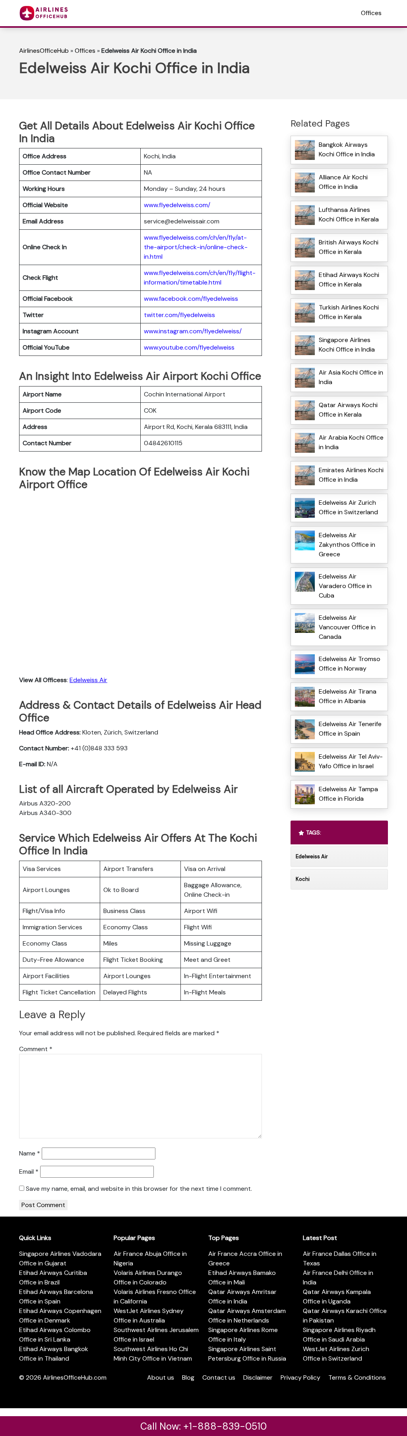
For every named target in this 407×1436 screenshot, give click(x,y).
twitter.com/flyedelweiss (179, 315)
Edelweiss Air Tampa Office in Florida (348, 794)
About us (160, 1377)
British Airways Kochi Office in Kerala (348, 247)
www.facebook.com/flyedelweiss (191, 298)
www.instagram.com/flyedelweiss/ (193, 331)
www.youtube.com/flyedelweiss (189, 347)
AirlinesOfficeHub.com (75, 1377)
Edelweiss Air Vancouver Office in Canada (347, 627)
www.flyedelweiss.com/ (177, 205)
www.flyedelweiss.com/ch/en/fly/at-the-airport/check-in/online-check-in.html (196, 247)
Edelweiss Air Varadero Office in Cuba (345, 586)
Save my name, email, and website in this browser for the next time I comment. (139, 1188)
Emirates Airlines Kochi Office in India (351, 475)
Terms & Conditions (357, 1377)
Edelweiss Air (88, 680)
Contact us (218, 1377)
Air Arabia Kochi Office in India (351, 442)
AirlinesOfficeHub (44, 50)
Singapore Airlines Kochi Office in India (347, 345)
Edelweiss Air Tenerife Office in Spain (350, 729)
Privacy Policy (300, 1377)
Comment (35, 1049)
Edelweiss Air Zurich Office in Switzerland (349, 507)
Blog (188, 1377)
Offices (371, 13)
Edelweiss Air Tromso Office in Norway (349, 664)
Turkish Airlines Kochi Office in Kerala (349, 312)
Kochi (303, 879)
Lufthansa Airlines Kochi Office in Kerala (349, 214)
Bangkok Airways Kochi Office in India (347, 149)
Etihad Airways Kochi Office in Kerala (349, 279)
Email (29, 1171)
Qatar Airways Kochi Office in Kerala (348, 410)
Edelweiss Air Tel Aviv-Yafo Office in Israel (351, 761)
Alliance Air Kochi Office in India (343, 182)
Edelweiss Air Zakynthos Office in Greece (347, 544)
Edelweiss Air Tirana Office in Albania (347, 696)
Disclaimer (258, 1377)
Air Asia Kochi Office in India (351, 377)
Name (29, 1153)
